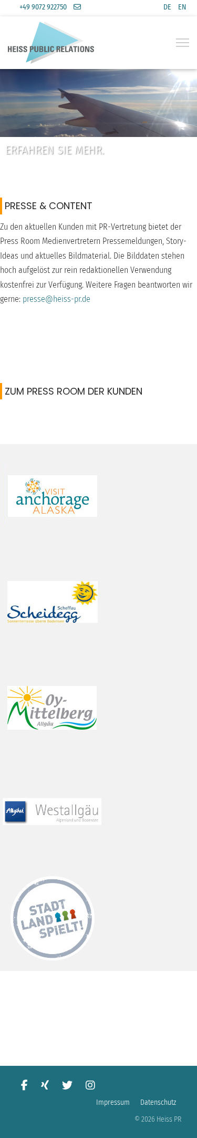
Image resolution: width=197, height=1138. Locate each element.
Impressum (113, 1102)
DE (167, 7)
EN (182, 7)
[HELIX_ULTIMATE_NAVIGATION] (182, 43)
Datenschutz (158, 1102)
